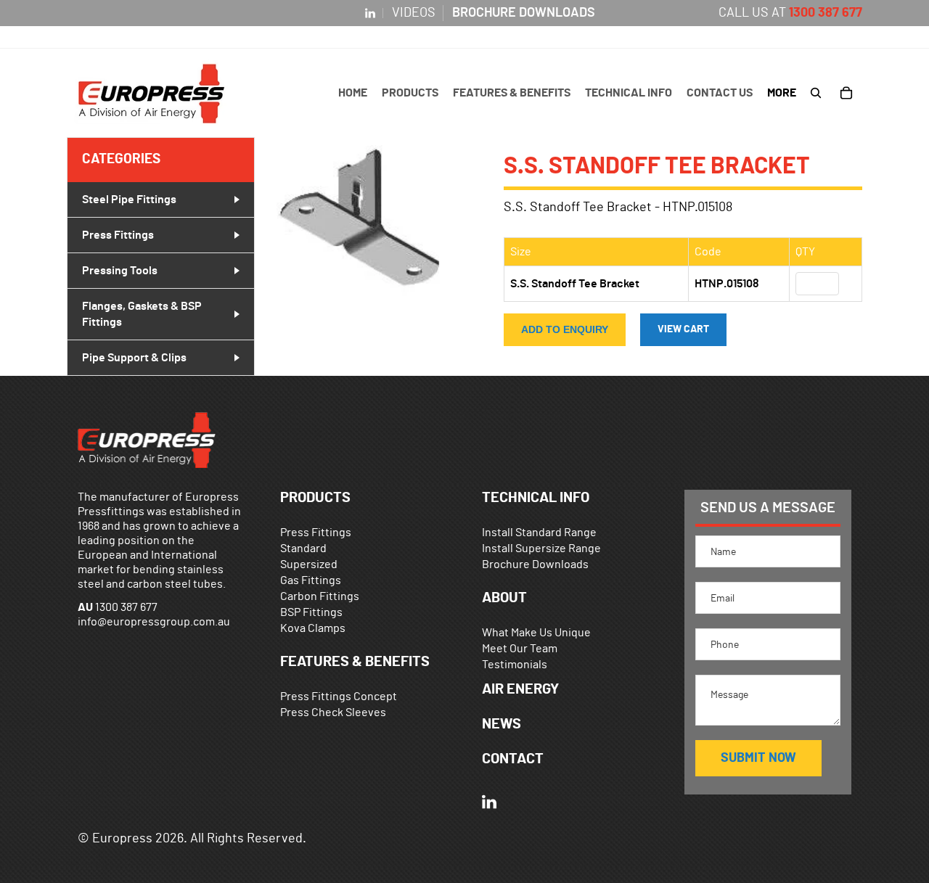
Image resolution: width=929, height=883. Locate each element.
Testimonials (514, 664)
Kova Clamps (312, 628)
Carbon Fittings (319, 596)
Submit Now (758, 758)
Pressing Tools (119, 270)
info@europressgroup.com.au (154, 622)
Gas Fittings (310, 580)
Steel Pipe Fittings (129, 199)
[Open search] (816, 93)
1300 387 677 (825, 13)
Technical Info (535, 497)
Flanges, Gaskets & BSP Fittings (142, 314)
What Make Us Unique (536, 632)
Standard (303, 548)
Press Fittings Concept (338, 696)
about (504, 598)
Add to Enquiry (564, 330)
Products (315, 497)
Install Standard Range (539, 532)
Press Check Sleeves (333, 712)
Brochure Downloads (535, 564)
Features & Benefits (355, 661)
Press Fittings (118, 235)
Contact (513, 759)
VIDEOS (413, 13)
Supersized (308, 564)
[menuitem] (781, 93)
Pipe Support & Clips (134, 358)
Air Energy (520, 689)
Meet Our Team (519, 648)
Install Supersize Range (541, 548)
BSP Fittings (311, 612)
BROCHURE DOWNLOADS (523, 13)
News (501, 724)
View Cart (683, 330)
